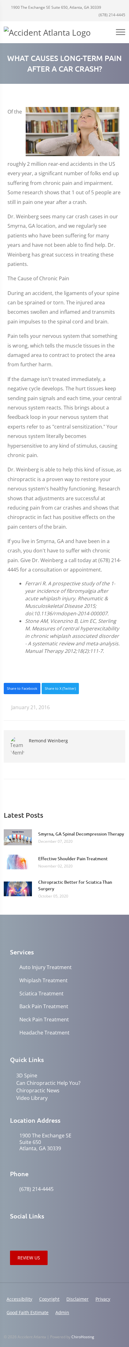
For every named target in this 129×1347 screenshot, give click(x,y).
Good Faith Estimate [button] (28, 1312)
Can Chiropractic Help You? (48, 1083)
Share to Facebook (22, 688)
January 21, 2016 (30, 707)
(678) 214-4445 (111, 15)
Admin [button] (62, 1312)
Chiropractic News (37, 1090)
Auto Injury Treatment (45, 967)
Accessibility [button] (19, 1299)
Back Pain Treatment (43, 1006)
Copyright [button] (49, 1299)
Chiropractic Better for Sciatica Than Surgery (75, 885)
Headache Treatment (44, 1032)
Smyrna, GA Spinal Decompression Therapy (81, 834)
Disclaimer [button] (77, 1299)
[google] (13, 1232)
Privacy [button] (102, 1299)
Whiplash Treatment (43, 980)
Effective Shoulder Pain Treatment (73, 859)
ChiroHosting (82, 1336)
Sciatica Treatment (41, 993)
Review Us (29, 1258)
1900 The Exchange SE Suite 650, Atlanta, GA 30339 (55, 7)
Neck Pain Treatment (44, 1019)
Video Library (32, 1098)
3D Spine (26, 1075)
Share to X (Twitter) (60, 688)
